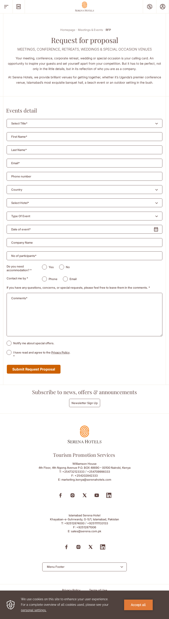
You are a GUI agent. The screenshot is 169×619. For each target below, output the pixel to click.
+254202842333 (86, 475)
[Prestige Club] (162, 6)
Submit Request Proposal (33, 369)
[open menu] (6, 6)
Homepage (68, 30)
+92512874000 (74, 523)
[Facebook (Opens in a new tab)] (60, 495)
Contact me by (17, 278)
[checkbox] (9, 343)
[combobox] (84, 123)
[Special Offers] (149, 6)
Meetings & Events (91, 30)
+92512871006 (86, 527)
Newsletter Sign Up (85, 403)
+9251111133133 (97, 523)
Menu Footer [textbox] (55, 566)
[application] (84, 605)
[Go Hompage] (84, 6)
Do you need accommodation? (19, 268)
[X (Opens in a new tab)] (84, 495)
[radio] (44, 267)
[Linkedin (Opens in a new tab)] (109, 495)
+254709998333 (98, 471)
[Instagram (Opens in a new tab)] (72, 495)
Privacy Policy (60, 352)
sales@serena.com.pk (86, 531)
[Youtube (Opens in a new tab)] (96, 495)
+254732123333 (73, 471)
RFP (108, 30)
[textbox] (19, 123)
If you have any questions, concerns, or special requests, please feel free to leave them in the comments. (78, 287)
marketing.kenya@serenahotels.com (86, 479)
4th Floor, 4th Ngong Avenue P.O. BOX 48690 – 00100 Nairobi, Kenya (84, 467)
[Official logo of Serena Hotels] (84, 442)
